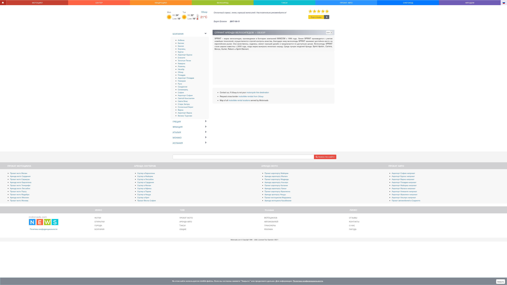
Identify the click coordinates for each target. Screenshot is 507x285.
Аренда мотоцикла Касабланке (278, 200)
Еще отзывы (316, 17)
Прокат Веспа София (146, 200)
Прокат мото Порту (18, 191)
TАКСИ (182, 225)
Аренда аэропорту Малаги (276, 176)
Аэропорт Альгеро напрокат (404, 197)
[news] (43, 220)
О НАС (352, 225)
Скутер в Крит (143, 197)
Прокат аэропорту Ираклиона (277, 191)
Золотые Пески (184, 60)
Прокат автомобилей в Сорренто (406, 200)
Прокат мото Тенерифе (20, 185)
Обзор (204, 11)
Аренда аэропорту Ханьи (275, 188)
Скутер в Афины (144, 188)
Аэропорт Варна (185, 112)
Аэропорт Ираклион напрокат (404, 194)
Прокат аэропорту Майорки (276, 173)
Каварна (181, 63)
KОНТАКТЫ (354, 221)
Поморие (182, 80)
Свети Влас (183, 101)
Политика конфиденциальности (43, 229)
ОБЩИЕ (182, 229)
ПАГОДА (352, 229)
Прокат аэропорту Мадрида (277, 179)
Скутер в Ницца (144, 194)
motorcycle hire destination (258, 92)
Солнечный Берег (185, 107)
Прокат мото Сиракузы (20, 179)
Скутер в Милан (144, 185)
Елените (181, 57)
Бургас (181, 51)
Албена (181, 40)
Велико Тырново (185, 115)
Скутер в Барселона (146, 173)
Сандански (182, 86)
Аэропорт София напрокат (403, 173)
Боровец (181, 49)
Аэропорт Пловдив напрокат (404, 182)
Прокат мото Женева (19, 200)
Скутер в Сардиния (145, 182)
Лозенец (181, 66)
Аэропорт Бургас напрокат (403, 176)
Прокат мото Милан (18, 173)
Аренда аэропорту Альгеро (276, 182)
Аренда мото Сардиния (20, 176)
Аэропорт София (185, 95)
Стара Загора (184, 104)
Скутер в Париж (144, 191)
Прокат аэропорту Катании (276, 185)
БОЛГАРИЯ (99, 229)
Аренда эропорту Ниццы (275, 194)
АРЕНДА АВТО (185, 221)
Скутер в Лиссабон (145, 179)
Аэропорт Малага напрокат (403, 188)
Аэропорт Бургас (185, 54)
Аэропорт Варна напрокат (403, 179)
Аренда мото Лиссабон (20, 188)
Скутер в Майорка (145, 176)
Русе (180, 83)
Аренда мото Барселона (20, 182)
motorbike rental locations (239, 100)
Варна (180, 109)
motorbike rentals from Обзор (251, 96)
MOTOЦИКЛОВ (270, 217)
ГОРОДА (98, 225)
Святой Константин (186, 98)
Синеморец (183, 89)
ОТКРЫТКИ (100, 221)
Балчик (181, 43)
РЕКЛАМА (268, 229)
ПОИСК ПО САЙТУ (326, 157)
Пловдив (181, 75)
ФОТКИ (98, 217)
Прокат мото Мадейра (19, 194)
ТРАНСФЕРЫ (270, 225)
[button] (37, 2)
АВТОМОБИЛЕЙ (271, 221)
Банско (181, 46)
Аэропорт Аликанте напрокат (404, 191)
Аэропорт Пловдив (186, 78)
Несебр (181, 69)
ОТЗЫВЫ (353, 217)
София (181, 92)
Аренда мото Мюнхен (19, 197)
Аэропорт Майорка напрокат (404, 185)
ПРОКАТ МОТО (186, 217)
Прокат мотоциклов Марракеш (278, 197)
